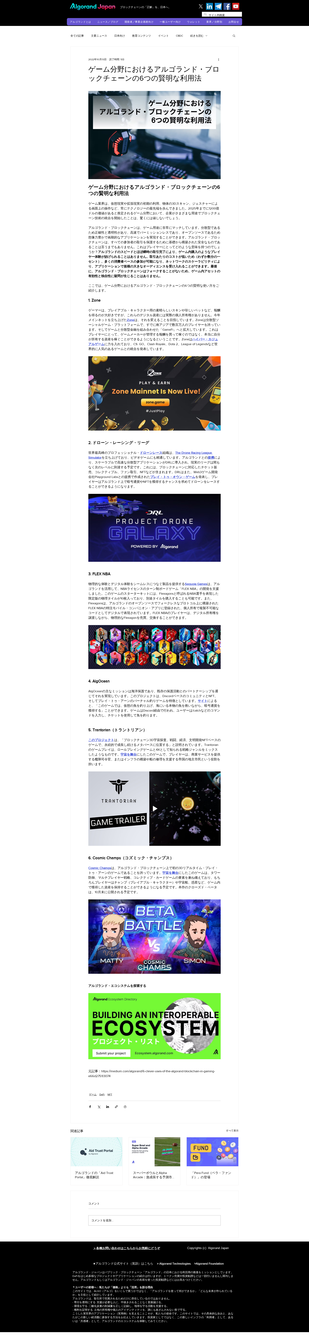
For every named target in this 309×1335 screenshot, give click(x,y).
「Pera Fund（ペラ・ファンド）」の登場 (211, 1175)
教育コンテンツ (141, 35)
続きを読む (197, 35)
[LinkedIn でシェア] (107, 1106)
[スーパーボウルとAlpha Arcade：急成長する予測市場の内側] (154, 1151)
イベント (163, 35)
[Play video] (154, 808)
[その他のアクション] (218, 59)
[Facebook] (227, 6)
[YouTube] (235, 6)
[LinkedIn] (209, 6)
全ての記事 (77, 35)
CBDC (179, 35)
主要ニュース (99, 35)
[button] (80, 21)
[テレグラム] (218, 6)
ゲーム (93, 1094)
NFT (109, 1094)
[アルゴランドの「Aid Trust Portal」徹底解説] (96, 1151)
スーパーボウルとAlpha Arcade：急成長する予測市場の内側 (154, 1175)
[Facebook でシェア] (90, 1106)
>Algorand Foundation (209, 1263)
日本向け (119, 35)
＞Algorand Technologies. (174, 1263)
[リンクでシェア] (116, 1106)
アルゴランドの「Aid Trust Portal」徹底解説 (94, 1175)
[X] (200, 6)
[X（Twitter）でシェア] (98, 1106)
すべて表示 (232, 1130)
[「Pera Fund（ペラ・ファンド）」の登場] (212, 1151)
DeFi (102, 1094)
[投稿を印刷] (125, 1106)
